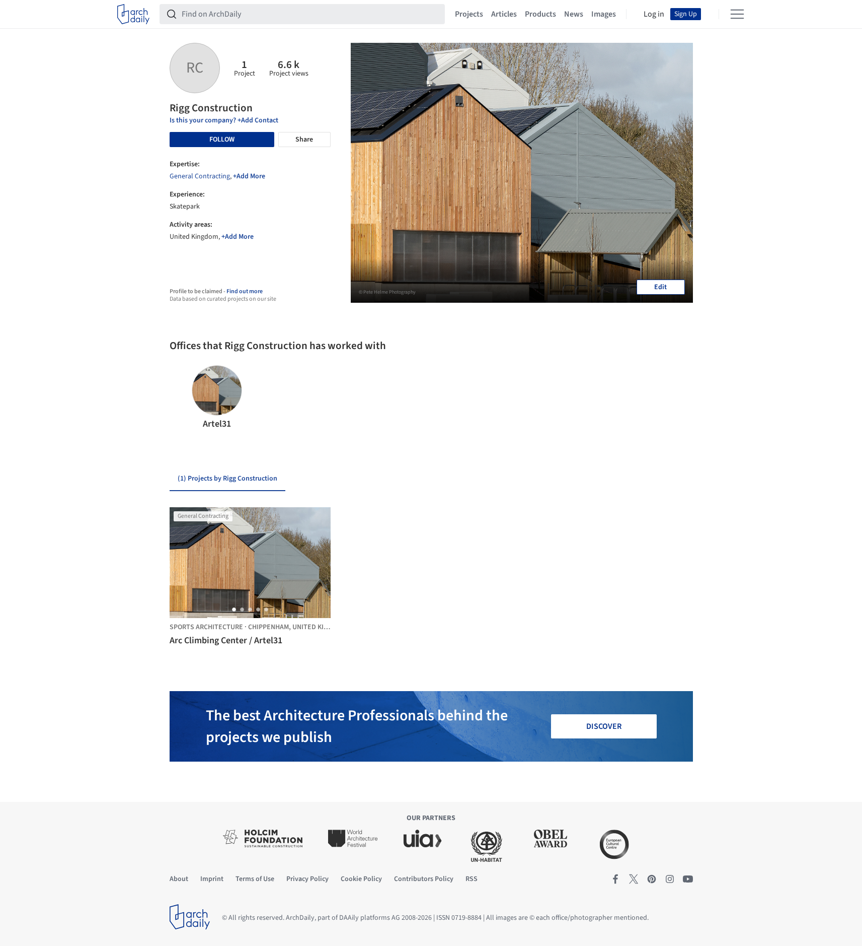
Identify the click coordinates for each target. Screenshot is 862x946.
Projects (469, 14)
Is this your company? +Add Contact (224, 120)
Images (603, 14)
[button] (181, 398)
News (573, 14)
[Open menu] (737, 14)
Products (540, 14)
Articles (504, 14)
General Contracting (200, 176)
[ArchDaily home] (133, 14)
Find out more (244, 291)
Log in (654, 14)
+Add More (249, 176)
